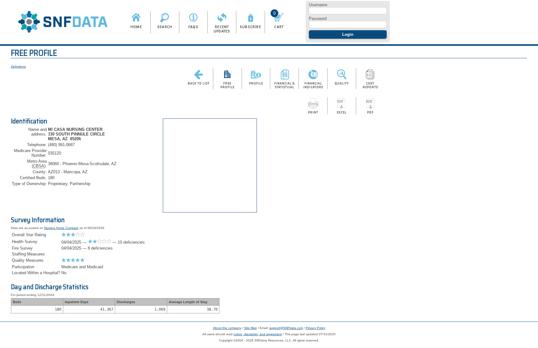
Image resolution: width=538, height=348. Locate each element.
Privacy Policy (315, 328)
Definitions (18, 66)
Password (318, 18)
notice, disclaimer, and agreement (258, 334)
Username (318, 4)
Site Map (250, 328)
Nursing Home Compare (61, 228)
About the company (227, 328)
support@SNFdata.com (286, 328)
